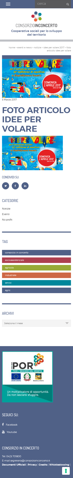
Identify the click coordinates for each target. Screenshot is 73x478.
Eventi (6, 214)
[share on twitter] (5, 185)
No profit (7, 219)
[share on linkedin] (25, 185)
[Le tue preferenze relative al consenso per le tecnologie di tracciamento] (66, 471)
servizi (8, 283)
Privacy (32, 464)
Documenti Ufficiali (14, 464)
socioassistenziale (14, 260)
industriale (10, 275)
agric (7, 290)
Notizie (6, 208)
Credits (43, 464)
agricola (9, 267)
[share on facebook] (15, 185)
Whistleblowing (59, 464)
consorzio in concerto (16, 252)
